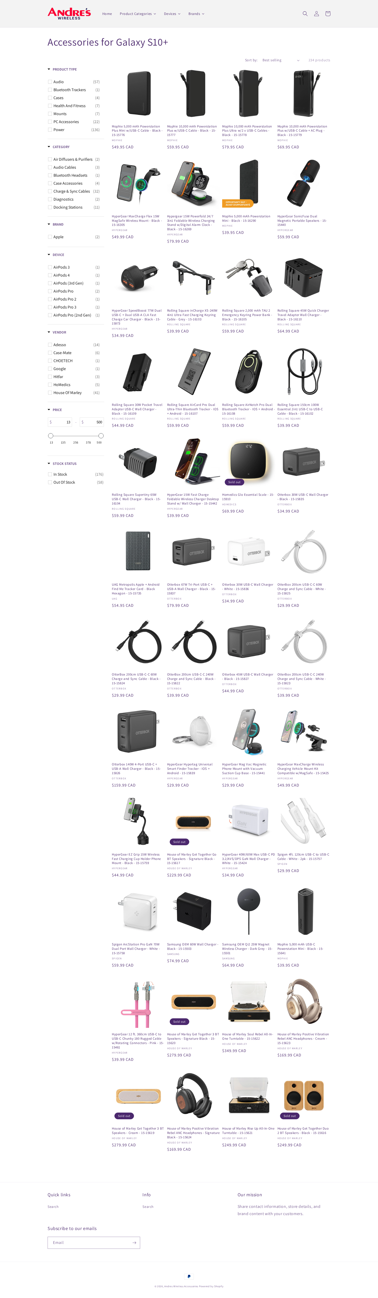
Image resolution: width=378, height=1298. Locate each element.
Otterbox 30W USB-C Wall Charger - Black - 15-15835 (303, 497)
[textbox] (62, 422)
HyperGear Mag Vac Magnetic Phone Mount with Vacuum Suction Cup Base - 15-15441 (244, 768)
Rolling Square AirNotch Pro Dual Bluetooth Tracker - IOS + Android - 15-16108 (248, 409)
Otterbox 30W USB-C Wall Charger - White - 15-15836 (247, 587)
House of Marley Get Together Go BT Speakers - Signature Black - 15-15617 (192, 858)
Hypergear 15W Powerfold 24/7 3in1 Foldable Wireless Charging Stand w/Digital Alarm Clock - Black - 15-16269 (191, 223)
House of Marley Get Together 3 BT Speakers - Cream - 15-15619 (138, 1130)
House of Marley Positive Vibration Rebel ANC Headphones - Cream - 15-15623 (303, 1038)
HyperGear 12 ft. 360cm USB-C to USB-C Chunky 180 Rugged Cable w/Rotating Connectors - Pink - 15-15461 (138, 1040)
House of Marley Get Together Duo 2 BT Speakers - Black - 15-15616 (303, 1130)
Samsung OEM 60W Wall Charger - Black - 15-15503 (193, 946)
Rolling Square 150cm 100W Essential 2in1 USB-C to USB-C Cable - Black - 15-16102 (300, 409)
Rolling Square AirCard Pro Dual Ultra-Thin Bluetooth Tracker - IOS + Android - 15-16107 (193, 409)
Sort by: (251, 60)
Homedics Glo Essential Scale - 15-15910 (248, 497)
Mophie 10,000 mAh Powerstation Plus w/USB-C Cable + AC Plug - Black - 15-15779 (302, 130)
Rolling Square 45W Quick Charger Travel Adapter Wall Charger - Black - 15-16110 (303, 315)
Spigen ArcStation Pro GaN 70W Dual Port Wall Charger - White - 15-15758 (136, 948)
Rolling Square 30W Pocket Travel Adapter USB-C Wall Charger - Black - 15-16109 (137, 409)
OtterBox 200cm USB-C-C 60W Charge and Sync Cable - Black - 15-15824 (136, 678)
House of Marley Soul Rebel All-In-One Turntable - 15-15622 (247, 1036)
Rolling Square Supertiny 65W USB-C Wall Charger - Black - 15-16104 (136, 499)
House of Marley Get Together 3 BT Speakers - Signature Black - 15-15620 (193, 1038)
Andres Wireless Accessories (181, 1286)
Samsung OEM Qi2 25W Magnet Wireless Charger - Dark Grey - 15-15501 (247, 948)
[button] (305, 13)
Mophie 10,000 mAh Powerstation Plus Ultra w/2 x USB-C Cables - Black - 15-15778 (247, 130)
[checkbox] (76, 82)
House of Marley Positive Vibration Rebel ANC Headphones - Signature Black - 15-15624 (193, 1132)
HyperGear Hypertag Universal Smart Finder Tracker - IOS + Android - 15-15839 (190, 768)
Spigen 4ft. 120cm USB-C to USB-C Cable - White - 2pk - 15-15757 (303, 856)
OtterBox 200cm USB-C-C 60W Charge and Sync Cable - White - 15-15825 (301, 589)
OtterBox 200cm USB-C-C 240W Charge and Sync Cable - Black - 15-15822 (191, 678)
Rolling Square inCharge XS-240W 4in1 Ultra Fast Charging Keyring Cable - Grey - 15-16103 (192, 315)
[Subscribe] (134, 1243)
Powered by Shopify (211, 1286)
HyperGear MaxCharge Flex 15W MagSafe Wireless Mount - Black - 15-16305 (137, 220)
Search (53, 1206)
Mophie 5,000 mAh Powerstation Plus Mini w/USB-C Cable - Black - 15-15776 (137, 130)
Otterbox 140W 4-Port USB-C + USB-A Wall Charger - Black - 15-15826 (136, 768)
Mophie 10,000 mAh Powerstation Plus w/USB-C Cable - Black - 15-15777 (192, 130)
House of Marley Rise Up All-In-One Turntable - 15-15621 (248, 1130)
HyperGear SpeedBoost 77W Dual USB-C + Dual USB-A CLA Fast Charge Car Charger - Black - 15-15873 (136, 317)
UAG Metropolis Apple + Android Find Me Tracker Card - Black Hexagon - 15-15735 (136, 589)
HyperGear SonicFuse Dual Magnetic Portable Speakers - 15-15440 (302, 220)
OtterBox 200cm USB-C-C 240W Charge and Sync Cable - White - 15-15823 (301, 678)
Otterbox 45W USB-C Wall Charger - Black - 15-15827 (247, 676)
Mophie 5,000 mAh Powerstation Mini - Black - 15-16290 (246, 218)
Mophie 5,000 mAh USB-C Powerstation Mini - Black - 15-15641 (300, 948)
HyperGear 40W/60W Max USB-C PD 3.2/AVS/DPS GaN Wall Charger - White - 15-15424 (248, 858)
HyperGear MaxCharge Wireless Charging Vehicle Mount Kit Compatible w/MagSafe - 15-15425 (303, 768)
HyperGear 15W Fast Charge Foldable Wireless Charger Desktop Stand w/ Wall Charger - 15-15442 (193, 499)
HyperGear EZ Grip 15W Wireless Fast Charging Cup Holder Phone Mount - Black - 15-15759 (136, 858)
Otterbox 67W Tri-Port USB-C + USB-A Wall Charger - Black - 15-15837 (191, 589)
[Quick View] (160, 117)
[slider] (50, 435)
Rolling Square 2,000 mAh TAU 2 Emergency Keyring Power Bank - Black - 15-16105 (247, 315)
